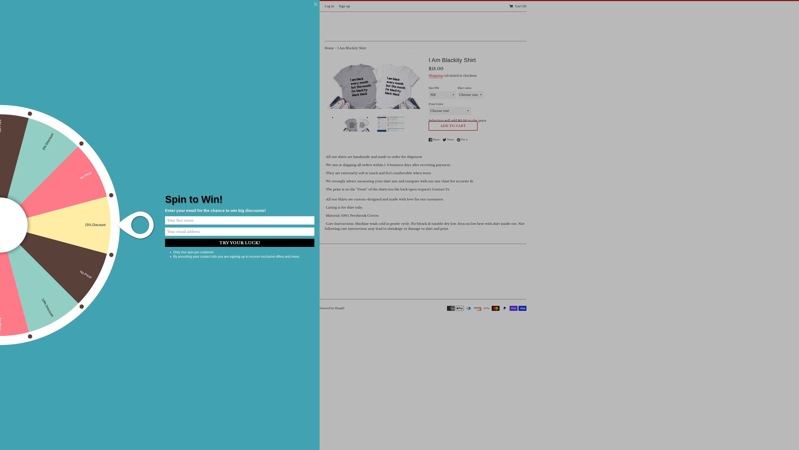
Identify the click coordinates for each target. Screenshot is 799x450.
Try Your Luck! (239, 242)
